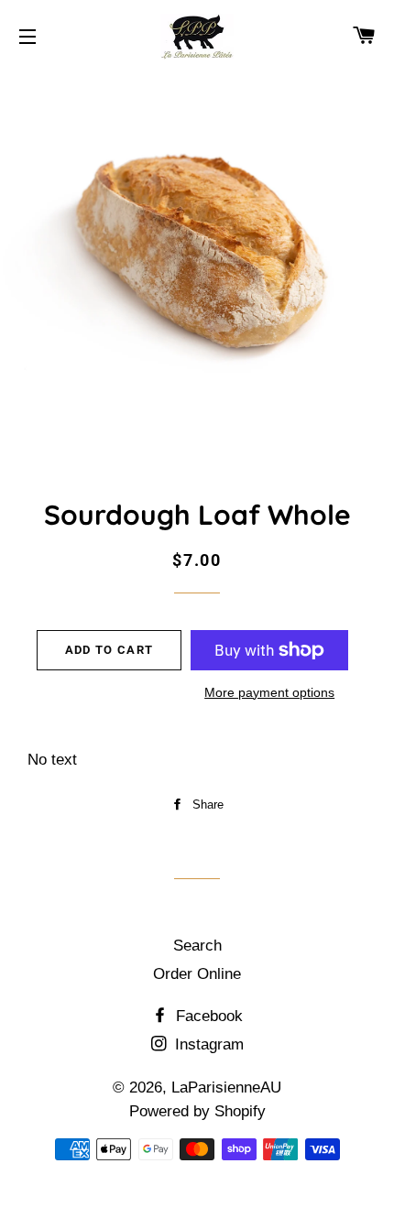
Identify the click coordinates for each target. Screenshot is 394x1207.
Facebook (207, 1016)
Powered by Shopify (197, 1111)
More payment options (269, 692)
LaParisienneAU (226, 1087)
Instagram (207, 1044)
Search (197, 945)
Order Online (197, 974)
